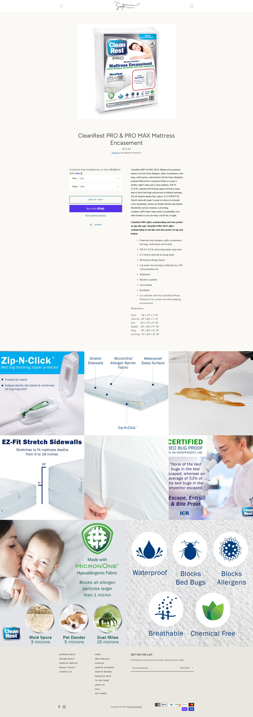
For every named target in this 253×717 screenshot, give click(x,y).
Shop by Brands (103, 672)
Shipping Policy (67, 654)
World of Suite (103, 676)
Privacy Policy (67, 668)
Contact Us (65, 672)
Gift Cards (101, 694)
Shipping (116, 153)
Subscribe (185, 668)
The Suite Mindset (134, 707)
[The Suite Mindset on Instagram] (64, 706)
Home (98, 654)
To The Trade (102, 680)
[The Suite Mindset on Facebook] (59, 706)
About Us (100, 685)
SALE (97, 689)
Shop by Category (105, 668)
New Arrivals (102, 659)
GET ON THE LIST (142, 654)
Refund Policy (67, 659)
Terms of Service (68, 663)
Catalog (99, 663)
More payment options (95, 215)
